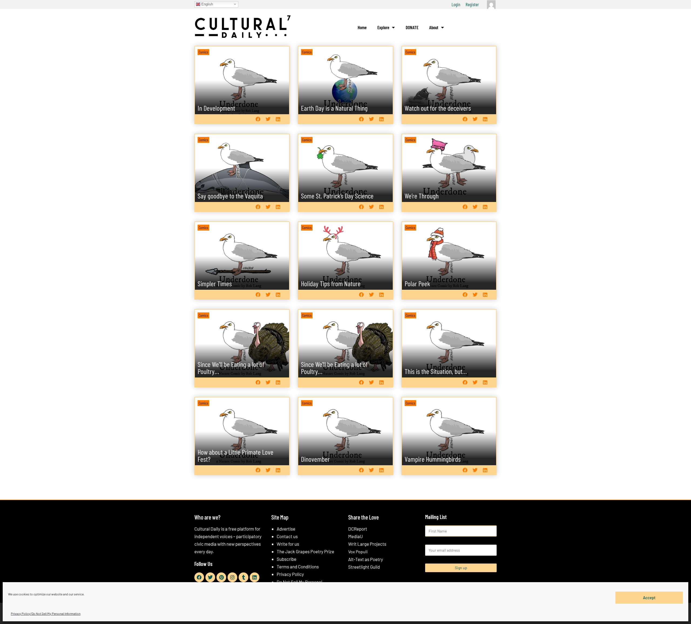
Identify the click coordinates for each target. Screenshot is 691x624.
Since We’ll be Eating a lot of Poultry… (231, 367)
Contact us (287, 536)
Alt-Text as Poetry (365, 559)
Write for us (288, 544)
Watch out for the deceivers (438, 108)
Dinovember (315, 459)
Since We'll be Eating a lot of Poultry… (334, 367)
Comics (203, 52)
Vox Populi (358, 551)
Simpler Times (215, 283)
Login (456, 4)
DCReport (357, 528)
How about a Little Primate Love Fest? (235, 455)
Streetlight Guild (364, 566)
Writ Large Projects (367, 544)
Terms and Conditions (298, 566)
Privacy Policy (290, 574)
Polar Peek (417, 283)
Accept (649, 597)
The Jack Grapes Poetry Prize (305, 551)
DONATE (412, 27)
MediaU (355, 536)
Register (472, 4)
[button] (258, 119)
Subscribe (286, 559)
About (433, 27)
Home (362, 27)
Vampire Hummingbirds (433, 459)
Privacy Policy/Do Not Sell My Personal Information (45, 613)
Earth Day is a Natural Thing (334, 108)
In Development (216, 108)
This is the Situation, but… (436, 371)
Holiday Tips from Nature (331, 283)
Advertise (286, 528)
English (206, 4)
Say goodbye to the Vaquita (230, 195)
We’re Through (422, 195)
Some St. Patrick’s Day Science (337, 195)
